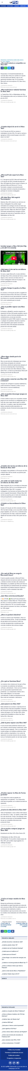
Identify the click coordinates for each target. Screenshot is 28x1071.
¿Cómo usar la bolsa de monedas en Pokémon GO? (12, 1036)
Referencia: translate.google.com (8, 102)
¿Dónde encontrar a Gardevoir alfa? (12, 942)
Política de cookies (14, 1055)
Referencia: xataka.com (6, 304)
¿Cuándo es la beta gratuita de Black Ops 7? (14, 962)
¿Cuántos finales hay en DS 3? (10, 974)
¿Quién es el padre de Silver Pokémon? (13, 1011)
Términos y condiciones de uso (14, 1052)
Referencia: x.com (5, 612)
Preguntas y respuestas (14, 1058)
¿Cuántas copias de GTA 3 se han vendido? (21, 925)
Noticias (10, 6)
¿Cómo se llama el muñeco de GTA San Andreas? (13, 1015)
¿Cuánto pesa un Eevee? (9, 954)
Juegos (16, 6)
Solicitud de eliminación (7, 85)
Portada (3, 6)
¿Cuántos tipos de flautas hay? (11, 1019)
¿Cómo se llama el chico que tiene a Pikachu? (12, 966)
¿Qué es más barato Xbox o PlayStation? (13, 971)
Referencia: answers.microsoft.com (9, 87)
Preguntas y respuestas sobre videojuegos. (12, 59)
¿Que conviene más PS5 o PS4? (11, 1040)
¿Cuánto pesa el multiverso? (10, 951)
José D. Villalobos (6, 61)
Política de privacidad (14, 1049)
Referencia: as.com (5, 285)
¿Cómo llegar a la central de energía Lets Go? (14, 958)
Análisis (23, 6)
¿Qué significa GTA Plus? (9, 1028)
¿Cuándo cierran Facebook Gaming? (12, 948)
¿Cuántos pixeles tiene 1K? (10, 945)
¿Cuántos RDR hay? (7, 1022)
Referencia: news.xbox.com (7, 720)
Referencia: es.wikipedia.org (7, 521)
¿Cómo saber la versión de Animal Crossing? (6, 925)
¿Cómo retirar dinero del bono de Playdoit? (14, 1032)
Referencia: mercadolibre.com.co (8, 918)
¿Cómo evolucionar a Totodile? (11, 1043)
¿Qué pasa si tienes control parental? (13, 1025)
